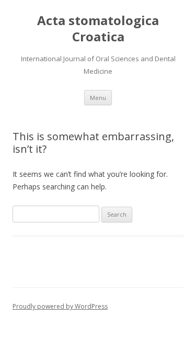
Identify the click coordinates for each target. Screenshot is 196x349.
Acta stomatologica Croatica (98, 29)
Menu (98, 98)
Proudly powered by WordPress (60, 306)
